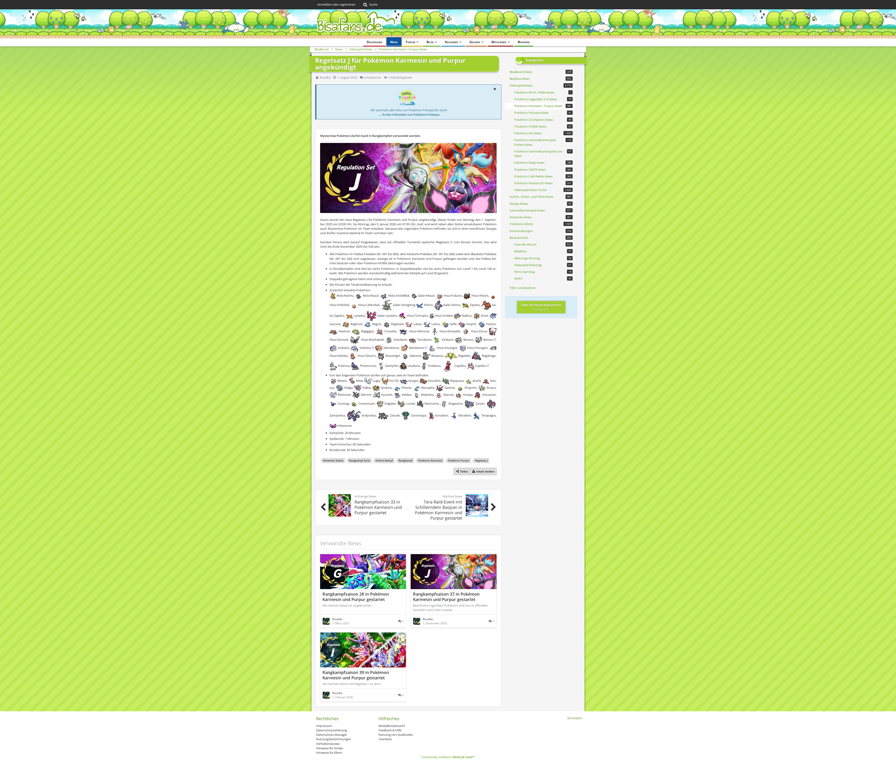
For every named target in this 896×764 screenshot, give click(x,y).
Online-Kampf (384, 460)
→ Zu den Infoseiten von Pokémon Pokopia (409, 114)
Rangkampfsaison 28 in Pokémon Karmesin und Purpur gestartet (355, 596)
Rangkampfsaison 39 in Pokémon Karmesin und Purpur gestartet (355, 675)
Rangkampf (406, 460)
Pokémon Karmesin (430, 460)
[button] (495, 89)
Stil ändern (574, 718)
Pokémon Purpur (458, 460)
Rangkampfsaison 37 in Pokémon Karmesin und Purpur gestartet (446, 596)
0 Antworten (372, 77)
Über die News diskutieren (541, 307)
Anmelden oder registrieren (336, 4)
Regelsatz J (481, 460)
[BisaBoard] (448, 23)
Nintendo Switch (333, 460)
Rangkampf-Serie (359, 460)
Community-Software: (448, 757)
